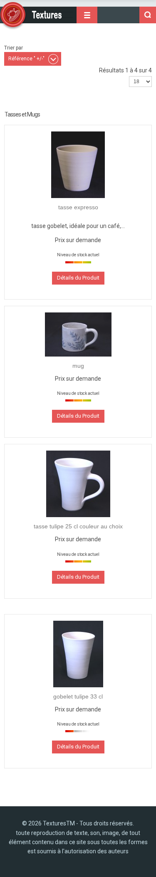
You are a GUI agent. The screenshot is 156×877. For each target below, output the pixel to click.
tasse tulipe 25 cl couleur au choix (78, 526)
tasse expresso (78, 207)
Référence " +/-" (26, 59)
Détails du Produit (78, 278)
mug (78, 365)
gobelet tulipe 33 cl (78, 696)
